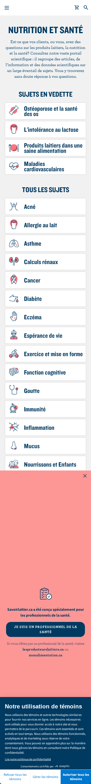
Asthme (32, 243)
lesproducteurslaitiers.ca (43, 649)
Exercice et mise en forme (53, 353)
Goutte (32, 390)
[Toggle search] (86, 8)
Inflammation (39, 427)
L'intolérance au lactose (51, 129)
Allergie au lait (40, 224)
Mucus (32, 445)
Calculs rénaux (41, 261)
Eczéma (32, 317)
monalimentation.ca (45, 655)
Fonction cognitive (45, 372)
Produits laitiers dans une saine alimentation (53, 147)
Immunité (35, 409)
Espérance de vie (43, 335)
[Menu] (7, 8)
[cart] (77, 8)
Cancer (32, 280)
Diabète (33, 298)
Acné (29, 206)
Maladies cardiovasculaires (44, 166)
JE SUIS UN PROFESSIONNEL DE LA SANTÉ (45, 629)
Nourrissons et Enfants (50, 464)
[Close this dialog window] (85, 476)
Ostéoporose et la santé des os (50, 111)
